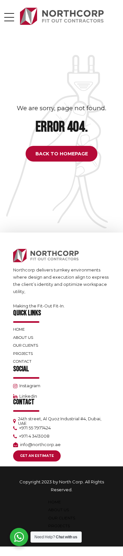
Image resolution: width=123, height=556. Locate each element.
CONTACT (22, 361)
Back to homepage (61, 154)
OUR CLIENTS (25, 345)
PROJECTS (23, 353)
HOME (19, 329)
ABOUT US (23, 337)
